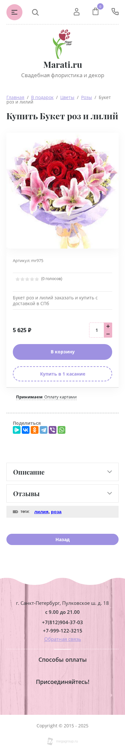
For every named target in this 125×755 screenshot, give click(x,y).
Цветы (67, 97)
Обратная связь (62, 639)
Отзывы (26, 493)
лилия (41, 511)
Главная (15, 97)
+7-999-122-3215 (62, 631)
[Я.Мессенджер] (17, 430)
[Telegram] (43, 430)
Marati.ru (62, 64)
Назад (62, 539)
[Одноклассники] (34, 430)
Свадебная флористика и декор (62, 75)
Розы (86, 97)
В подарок (42, 97)
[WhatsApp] (61, 430)
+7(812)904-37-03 (62, 622)
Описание (29, 472)
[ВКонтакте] (25, 430)
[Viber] (52, 430)
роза (56, 511)
